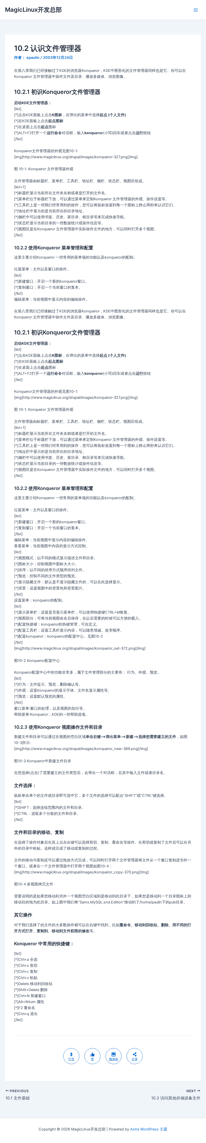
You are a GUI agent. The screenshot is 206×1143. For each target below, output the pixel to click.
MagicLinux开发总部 (33, 9)
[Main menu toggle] (195, 10)
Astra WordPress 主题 (148, 1129)
